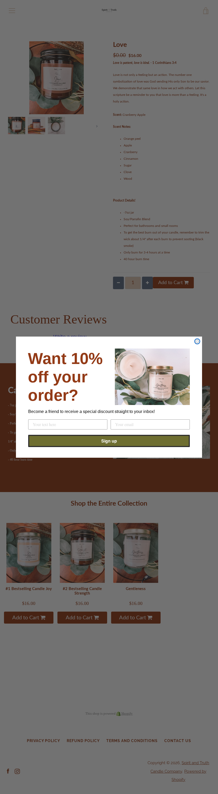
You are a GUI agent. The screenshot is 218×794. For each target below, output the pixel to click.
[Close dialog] (197, 341)
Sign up (109, 441)
